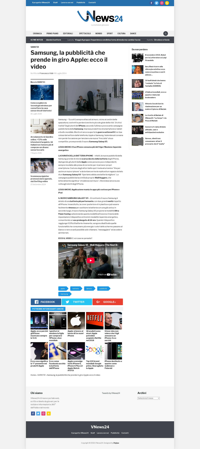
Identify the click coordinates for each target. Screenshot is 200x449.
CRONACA (37, 33)
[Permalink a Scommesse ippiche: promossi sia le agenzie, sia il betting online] (42, 166)
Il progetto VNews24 (41, 2)
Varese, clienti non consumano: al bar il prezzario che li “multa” (155, 141)
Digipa (116, 443)
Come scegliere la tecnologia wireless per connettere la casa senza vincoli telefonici (41, 107)
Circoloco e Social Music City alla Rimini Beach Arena (165, 40)
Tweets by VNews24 (111, 393)
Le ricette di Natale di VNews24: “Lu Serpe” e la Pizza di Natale (155, 118)
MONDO (98, 33)
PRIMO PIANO (52, 33)
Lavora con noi (67, 2)
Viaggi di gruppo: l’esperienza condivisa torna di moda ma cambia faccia (95, 40)
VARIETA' (35, 47)
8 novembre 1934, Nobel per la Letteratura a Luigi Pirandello (155, 57)
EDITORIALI (68, 33)
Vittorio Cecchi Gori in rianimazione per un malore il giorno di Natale (155, 106)
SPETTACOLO (85, 33)
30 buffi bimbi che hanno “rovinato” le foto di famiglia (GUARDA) (155, 83)
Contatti (92, 2)
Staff (55, 2)
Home (33, 375)
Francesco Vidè (46, 73)
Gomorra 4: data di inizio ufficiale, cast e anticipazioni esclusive (155, 129)
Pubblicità (81, 2)
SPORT (110, 33)
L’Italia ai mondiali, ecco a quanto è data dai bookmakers (155, 95)
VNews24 (100, 427)
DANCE (133, 33)
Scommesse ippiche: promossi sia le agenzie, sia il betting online (41, 179)
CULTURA (121, 33)
